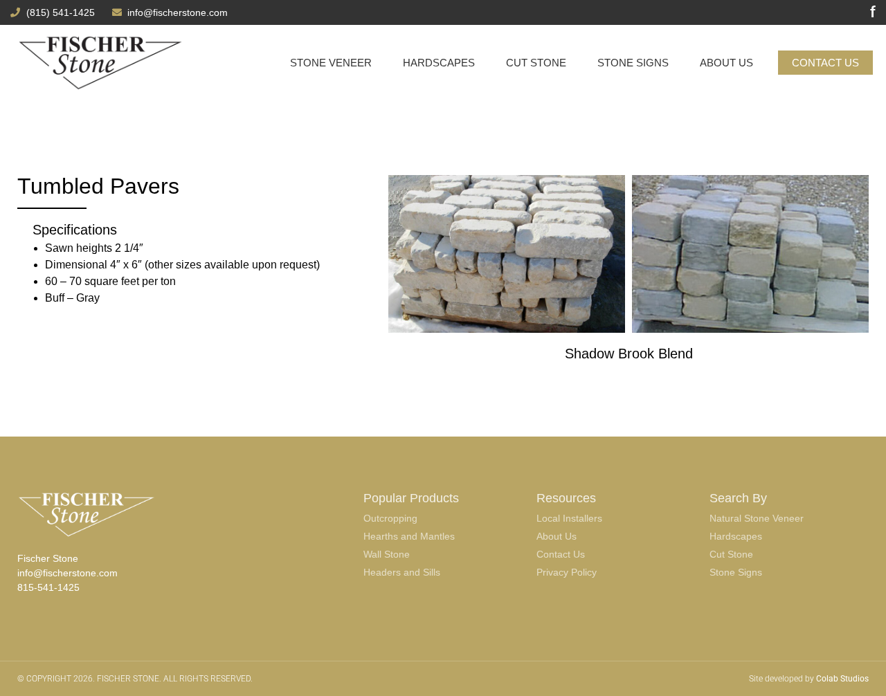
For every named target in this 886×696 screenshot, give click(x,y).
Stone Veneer (331, 62)
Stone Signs (633, 62)
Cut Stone (536, 62)
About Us (726, 62)
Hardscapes (439, 62)
